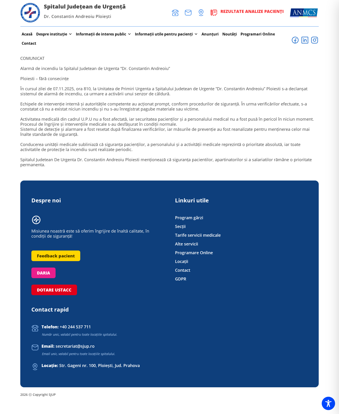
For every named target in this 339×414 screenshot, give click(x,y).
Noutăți (229, 34)
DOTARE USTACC (54, 290)
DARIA (43, 273)
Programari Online (258, 34)
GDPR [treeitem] (180, 279)
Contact (29, 43)
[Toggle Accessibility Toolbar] (328, 403)
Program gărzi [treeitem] (189, 217)
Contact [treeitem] (182, 270)
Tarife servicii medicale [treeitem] (198, 235)
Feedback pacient (56, 256)
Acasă (27, 34)
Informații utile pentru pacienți (164, 34)
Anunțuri (210, 34)
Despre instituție (51, 34)
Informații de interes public (101, 34)
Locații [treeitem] (181, 261)
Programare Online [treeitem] (194, 252)
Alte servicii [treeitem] (186, 244)
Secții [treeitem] (180, 226)
